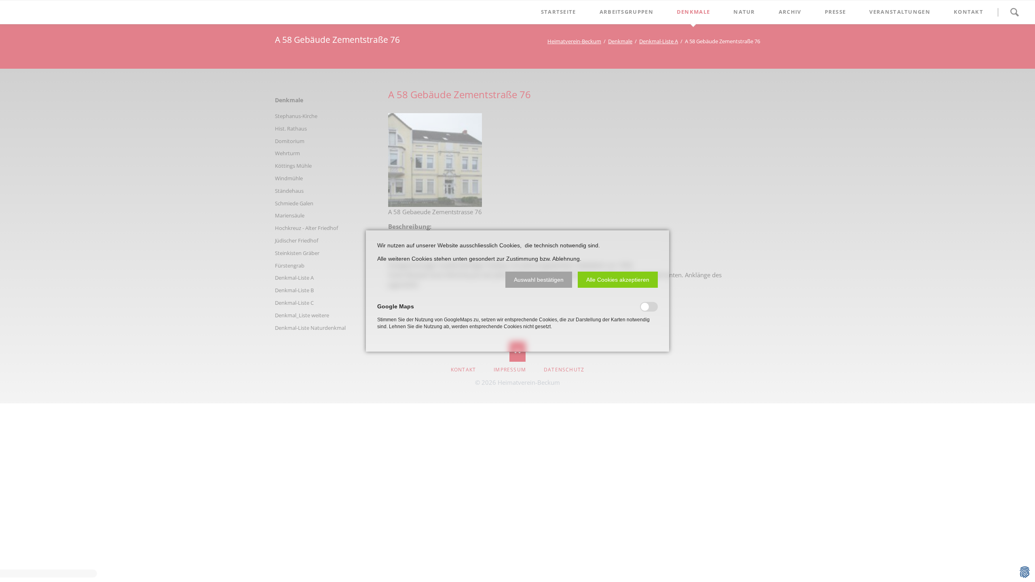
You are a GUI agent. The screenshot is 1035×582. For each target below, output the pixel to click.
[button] (538, 280)
